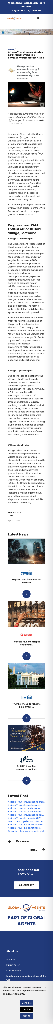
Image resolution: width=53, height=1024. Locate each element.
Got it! (26, 1015)
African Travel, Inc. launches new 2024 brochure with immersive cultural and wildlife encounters (25, 815)
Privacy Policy (13, 965)
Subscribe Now (26, 885)
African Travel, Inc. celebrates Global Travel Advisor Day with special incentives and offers (24, 808)
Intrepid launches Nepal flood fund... (26, 643)
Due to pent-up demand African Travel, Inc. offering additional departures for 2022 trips (25, 821)
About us (10, 959)
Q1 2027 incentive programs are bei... (26, 768)
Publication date (14, 514)
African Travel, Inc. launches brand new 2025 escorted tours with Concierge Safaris (26, 802)
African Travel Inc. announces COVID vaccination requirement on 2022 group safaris (25, 828)
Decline (27, 1009)
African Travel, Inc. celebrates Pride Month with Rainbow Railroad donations (26, 805)
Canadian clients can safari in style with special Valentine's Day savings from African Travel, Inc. (26, 831)
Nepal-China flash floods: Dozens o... (26, 581)
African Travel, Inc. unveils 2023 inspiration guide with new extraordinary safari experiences (25, 818)
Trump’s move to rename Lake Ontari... (26, 705)
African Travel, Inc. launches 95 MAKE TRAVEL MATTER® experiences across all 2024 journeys (24, 811)
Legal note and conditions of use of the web (26, 978)
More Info (26, 1002)
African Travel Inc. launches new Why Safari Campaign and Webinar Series (25, 824)
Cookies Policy (13, 970)
